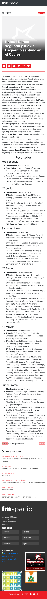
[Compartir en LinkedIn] (18, 66)
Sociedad (11, 473)
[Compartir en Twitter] (9, 65)
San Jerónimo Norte (8, 456)
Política (26, 532)
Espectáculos (21, 480)
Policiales (19, 456)
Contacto (5, 524)
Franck (4, 466)
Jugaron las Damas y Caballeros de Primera (20, 468)
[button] (5, 443)
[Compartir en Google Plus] (14, 65)
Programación (7, 519)
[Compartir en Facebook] (4, 65)
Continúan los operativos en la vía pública (19, 497)
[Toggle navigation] (42, 3)
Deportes (41, 13)
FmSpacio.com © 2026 (18, 594)
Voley (10, 466)
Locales (6, 532)
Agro (25, 544)
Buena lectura (7, 490)
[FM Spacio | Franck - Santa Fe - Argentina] (10, 3)
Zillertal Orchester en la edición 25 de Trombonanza (23, 483)
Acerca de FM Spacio (9, 517)
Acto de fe (6, 475)
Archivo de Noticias (9, 522)
